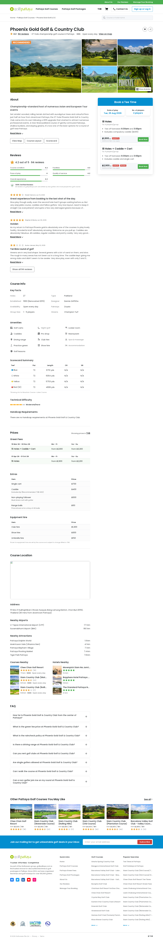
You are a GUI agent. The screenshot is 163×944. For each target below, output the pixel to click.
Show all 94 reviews (22, 269)
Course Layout (34, 140)
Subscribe (145, 841)
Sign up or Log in (142, 9)
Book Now (143, 139)
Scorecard (51, 140)
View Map (17, 140)
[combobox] (127, 17)
